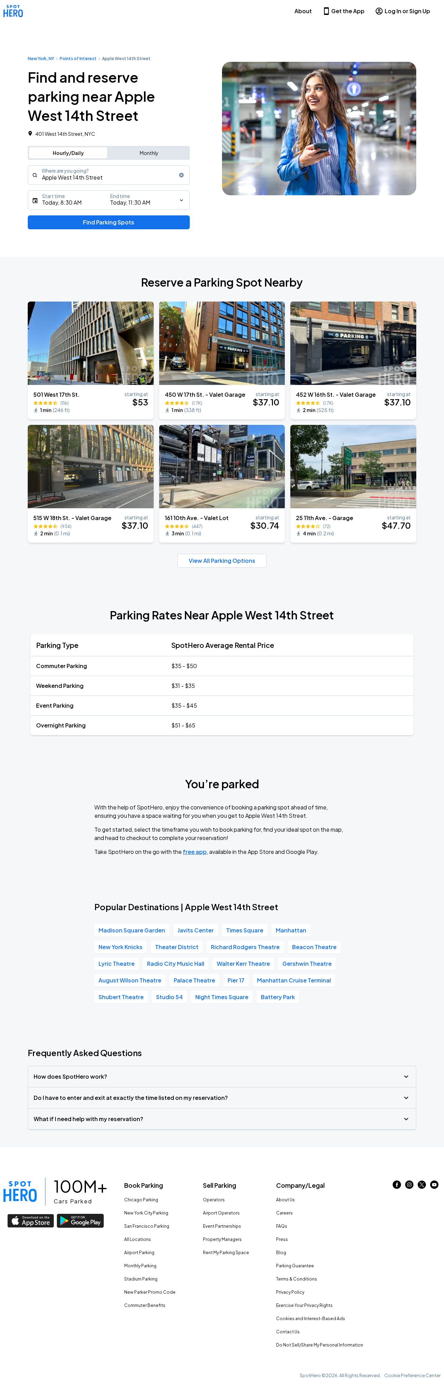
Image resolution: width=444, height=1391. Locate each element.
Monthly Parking (140, 1265)
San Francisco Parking (146, 1226)
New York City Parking (146, 1213)
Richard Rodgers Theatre (245, 946)
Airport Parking (139, 1252)
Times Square (244, 930)
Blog (281, 1252)
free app (195, 851)
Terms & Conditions (296, 1279)
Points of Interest (78, 58)
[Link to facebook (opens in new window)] (397, 1186)
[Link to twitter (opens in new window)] (422, 1186)
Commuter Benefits (144, 1305)
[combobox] (109, 175)
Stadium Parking (140, 1279)
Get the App (348, 11)
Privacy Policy (290, 1292)
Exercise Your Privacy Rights (304, 1305)
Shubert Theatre (121, 997)
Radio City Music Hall (175, 963)
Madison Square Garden (132, 930)
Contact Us (288, 1331)
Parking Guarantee (295, 1265)
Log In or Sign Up (407, 11)
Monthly (149, 153)
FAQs (281, 1226)
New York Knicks (121, 946)
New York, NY (41, 58)
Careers (284, 1213)
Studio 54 (169, 997)
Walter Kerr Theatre (243, 963)
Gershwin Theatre (307, 963)
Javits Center (196, 930)
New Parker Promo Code (150, 1292)
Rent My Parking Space (226, 1252)
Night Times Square (221, 997)
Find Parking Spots (108, 222)
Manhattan (291, 930)
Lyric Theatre (117, 963)
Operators (214, 1199)
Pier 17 (236, 980)
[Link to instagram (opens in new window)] (409, 1186)
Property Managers (222, 1239)
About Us (285, 1199)
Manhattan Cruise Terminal (294, 980)
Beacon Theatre (314, 946)
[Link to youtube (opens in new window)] (434, 1186)
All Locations (137, 1239)
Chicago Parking (141, 1199)
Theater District (176, 946)
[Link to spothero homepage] (20, 1191)
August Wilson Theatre (130, 980)
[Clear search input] (181, 175)
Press (282, 1239)
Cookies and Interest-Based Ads (310, 1318)
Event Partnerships (222, 1226)
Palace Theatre (194, 980)
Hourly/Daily (68, 153)
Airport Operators (221, 1213)
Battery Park (278, 997)
